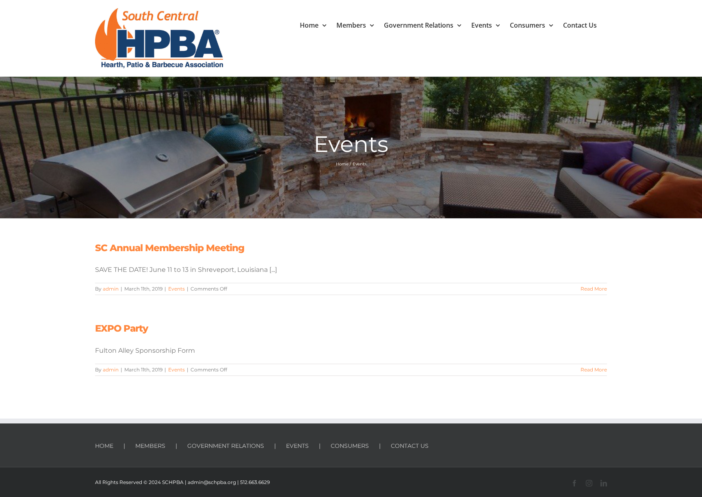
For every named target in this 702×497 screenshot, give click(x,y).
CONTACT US (410, 445)
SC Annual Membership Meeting (169, 248)
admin (111, 289)
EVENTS (297, 445)
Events (176, 289)
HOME (104, 445)
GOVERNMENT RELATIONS (225, 445)
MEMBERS (150, 445)
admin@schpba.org (212, 482)
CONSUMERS (350, 445)
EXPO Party (121, 328)
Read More (594, 289)
